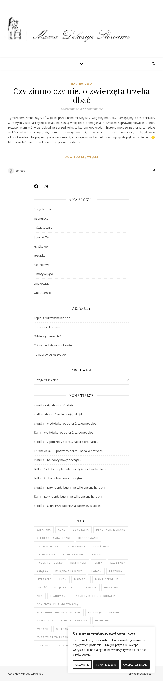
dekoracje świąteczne (54, 537)
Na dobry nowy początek (64, 460)
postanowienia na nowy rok (59, 612)
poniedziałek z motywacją (57, 604)
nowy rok (111, 587)
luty (63, 579)
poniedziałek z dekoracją (96, 595)
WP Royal (36, 673)
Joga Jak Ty (41, 237)
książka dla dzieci (69, 571)
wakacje (43, 628)
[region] (111, 650)
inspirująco (41, 218)
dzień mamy (102, 546)
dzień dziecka (47, 546)
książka (42, 571)
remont (115, 612)
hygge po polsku (50, 562)
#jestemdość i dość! (60, 405)
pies (40, 595)
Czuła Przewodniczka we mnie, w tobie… (74, 506)
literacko (39, 255)
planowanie (59, 595)
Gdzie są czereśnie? (47, 336)
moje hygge (63, 587)
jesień (98, 562)
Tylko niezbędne (106, 664)
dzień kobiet (76, 546)
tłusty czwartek (74, 620)
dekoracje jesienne (111, 529)
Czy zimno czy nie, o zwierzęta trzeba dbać (81, 95)
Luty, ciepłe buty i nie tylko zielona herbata (77, 469)
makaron (81, 579)
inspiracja (78, 562)
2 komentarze (93, 109)
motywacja (88, 587)
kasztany (117, 562)
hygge (96, 554)
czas (62, 529)
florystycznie (42, 209)
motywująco (44, 274)
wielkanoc (64, 628)
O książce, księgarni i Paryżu (53, 345)
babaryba (44, 529)
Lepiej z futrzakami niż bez (52, 318)
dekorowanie (88, 537)
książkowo (41, 246)
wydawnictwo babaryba (55, 637)
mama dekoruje (107, 579)
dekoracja (81, 529)
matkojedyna (43, 414)
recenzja (95, 612)
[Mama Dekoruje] (81, 29)
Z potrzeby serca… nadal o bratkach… (72, 442)
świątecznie (44, 227)
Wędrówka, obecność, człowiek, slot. (72, 423)
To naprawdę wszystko (50, 354)
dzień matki (46, 554)
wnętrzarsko (42, 293)
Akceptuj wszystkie (135, 664)
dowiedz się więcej (81, 157)
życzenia (43, 645)
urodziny (102, 620)
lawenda (115, 571)
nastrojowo (81, 83)
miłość (42, 587)
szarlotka (45, 620)
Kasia (37, 432)
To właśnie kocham (47, 327)
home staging (73, 554)
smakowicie (41, 283)
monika (20, 171)
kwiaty (96, 571)
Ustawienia (82, 664)
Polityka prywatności (139, 673)
